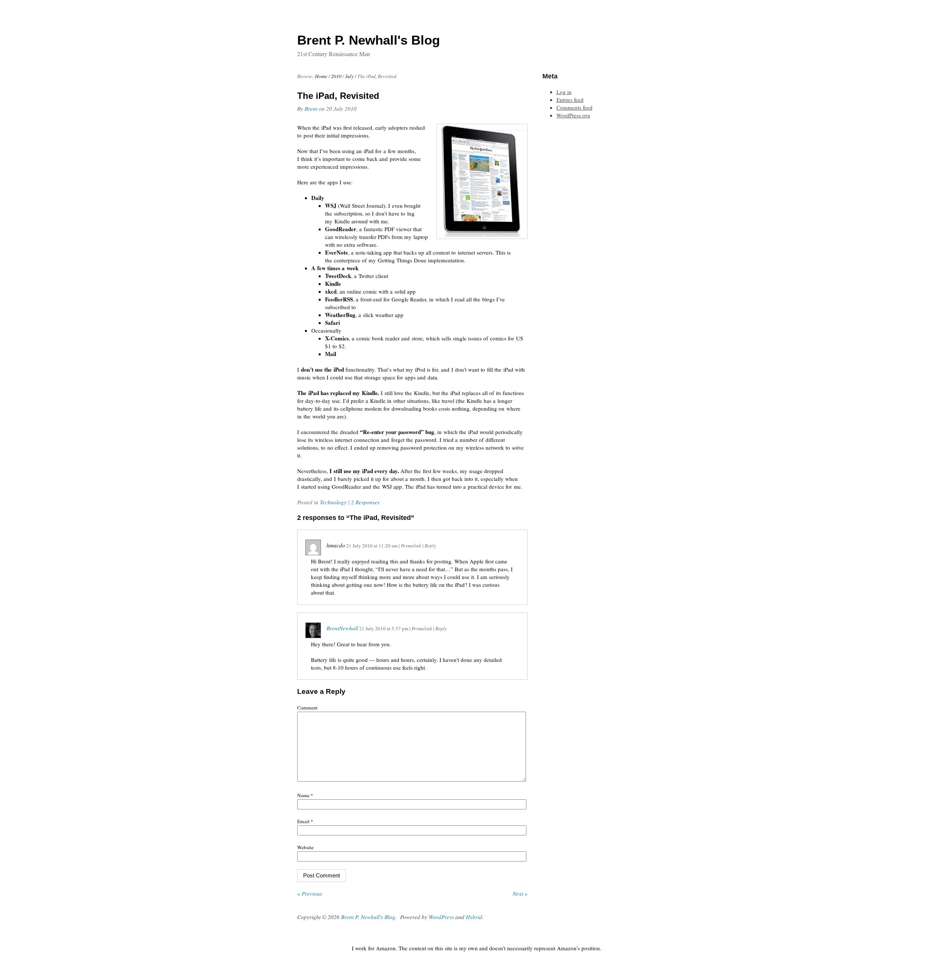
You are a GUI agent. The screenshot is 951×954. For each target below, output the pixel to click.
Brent (311, 108)
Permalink (411, 545)
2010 (336, 76)
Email (305, 821)
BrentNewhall (342, 628)
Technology (333, 502)
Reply (430, 545)
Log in (564, 92)
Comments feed (574, 107)
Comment (307, 707)
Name (305, 795)
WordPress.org (573, 115)
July (349, 76)
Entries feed (570, 99)
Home (321, 76)
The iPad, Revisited (338, 96)
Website (305, 847)
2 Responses (365, 502)
